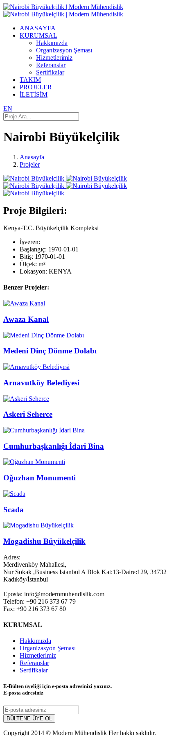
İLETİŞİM (33, 94)
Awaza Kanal (26, 319)
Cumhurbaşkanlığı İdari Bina (53, 446)
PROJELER (36, 87)
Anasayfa (32, 157)
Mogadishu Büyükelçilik (44, 541)
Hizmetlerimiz (54, 57)
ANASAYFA (38, 28)
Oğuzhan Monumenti (39, 477)
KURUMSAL (38, 35)
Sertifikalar (50, 72)
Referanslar (50, 64)
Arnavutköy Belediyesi (41, 382)
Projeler (30, 164)
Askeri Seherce (27, 414)
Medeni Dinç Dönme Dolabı (50, 350)
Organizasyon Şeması (64, 50)
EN (7, 108)
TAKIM (30, 79)
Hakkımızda (52, 42)
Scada (13, 509)
